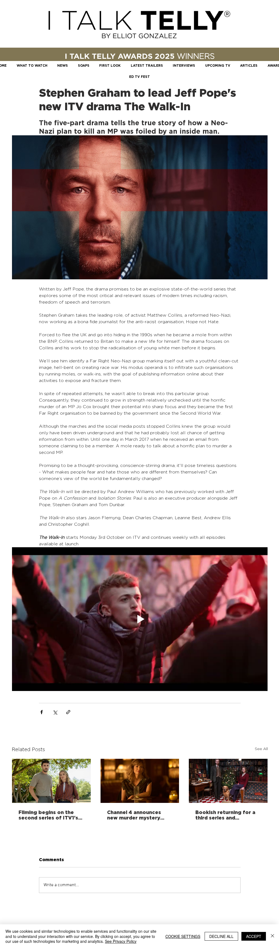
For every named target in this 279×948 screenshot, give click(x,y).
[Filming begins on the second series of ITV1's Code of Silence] (51, 781)
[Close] (272, 936)
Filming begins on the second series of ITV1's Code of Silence (48, 814)
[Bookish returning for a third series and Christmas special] (228, 781)
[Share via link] (68, 712)
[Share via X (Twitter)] (54, 712)
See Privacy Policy (121, 941)
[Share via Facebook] (41, 712)
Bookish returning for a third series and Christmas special (225, 814)
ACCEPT (253, 936)
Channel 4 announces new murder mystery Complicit (134, 814)
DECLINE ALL (221, 936)
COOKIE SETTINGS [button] (182, 936)
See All (261, 749)
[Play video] (140, 619)
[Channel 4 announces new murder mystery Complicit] (140, 781)
